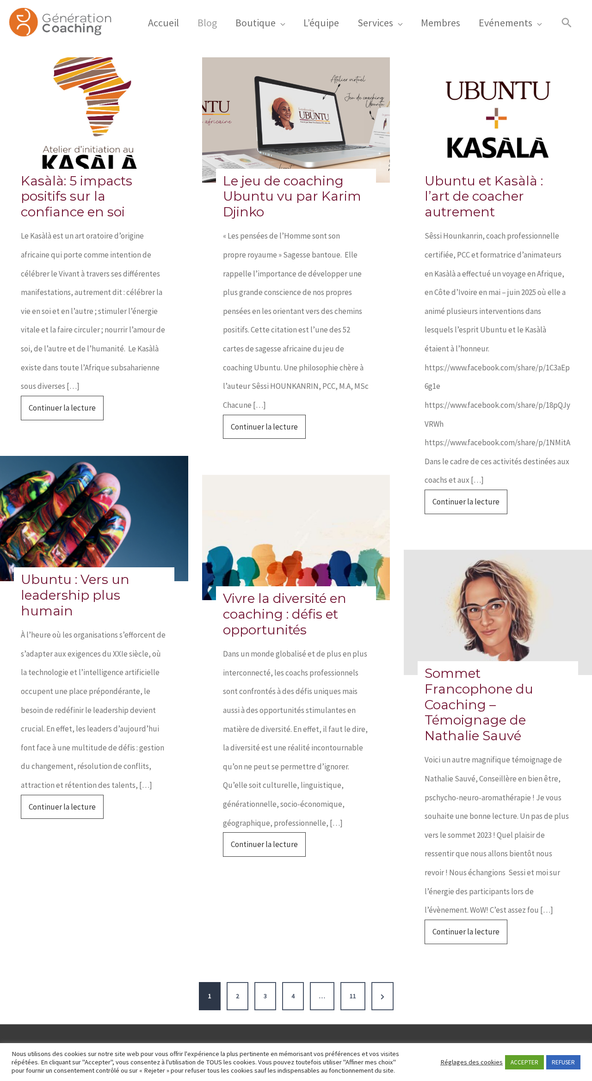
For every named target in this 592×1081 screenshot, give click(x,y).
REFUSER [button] (563, 1062)
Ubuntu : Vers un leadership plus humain (75, 595)
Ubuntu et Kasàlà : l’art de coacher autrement (484, 196)
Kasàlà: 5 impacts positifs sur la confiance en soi (76, 196)
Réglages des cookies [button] (471, 1062)
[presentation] (94, 120)
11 (353, 996)
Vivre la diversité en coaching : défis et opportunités (284, 614)
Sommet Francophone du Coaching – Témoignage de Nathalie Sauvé (479, 704)
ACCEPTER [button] (524, 1062)
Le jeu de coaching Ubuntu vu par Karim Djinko (292, 196)
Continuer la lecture (66, 411)
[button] (567, 23)
